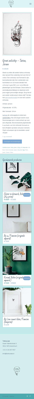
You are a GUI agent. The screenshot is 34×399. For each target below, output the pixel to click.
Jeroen (15, 150)
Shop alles (19, 150)
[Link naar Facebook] (30, 396)
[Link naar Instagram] (27, 396)
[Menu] (30, 4)
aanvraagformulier (11, 97)
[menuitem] (30, 4)
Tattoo (11, 152)
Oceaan (8, 152)
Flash (26, 150)
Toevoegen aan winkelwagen (12, 141)
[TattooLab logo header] (14, 4)
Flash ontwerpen (9, 150)
